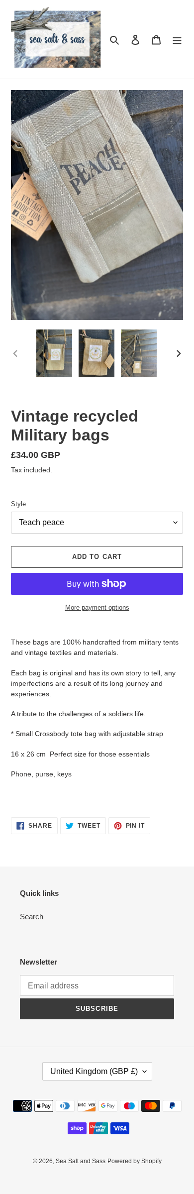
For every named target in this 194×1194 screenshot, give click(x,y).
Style (18, 504)
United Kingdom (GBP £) (94, 1071)
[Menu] (177, 39)
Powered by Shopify (134, 1161)
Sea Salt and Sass (80, 1161)
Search (31, 916)
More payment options (97, 607)
